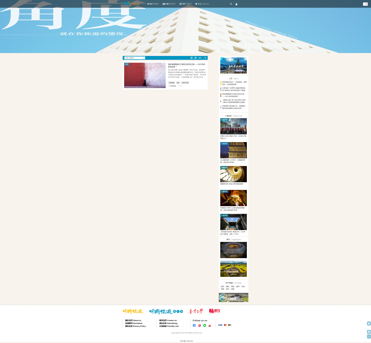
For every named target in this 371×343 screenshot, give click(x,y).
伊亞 (227, 289)
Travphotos (231, 295)
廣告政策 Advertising (168, 323)
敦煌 (222, 286)
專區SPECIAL (202, 4)
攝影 (227, 286)
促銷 (178, 82)
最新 (199, 58)
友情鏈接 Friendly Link (169, 326)
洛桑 (232, 289)
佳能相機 (171, 82)
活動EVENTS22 (185, 3)
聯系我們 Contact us (168, 320)
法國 (222, 289)
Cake (243, 286)
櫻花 (232, 286)
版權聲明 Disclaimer (134, 323)
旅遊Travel (153, 4)
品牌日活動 (185, 82)
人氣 (204, 58)
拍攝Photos (169, 4)
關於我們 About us (133, 320)
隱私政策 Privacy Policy (135, 326)
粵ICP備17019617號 (186, 341)
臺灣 (237, 286)
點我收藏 (173, 86)
